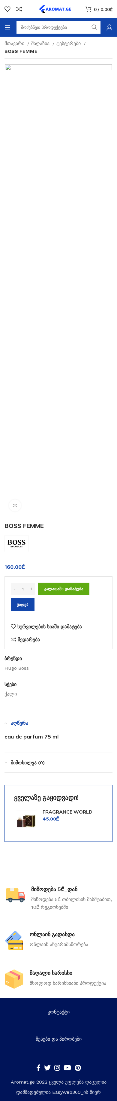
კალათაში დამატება (63, 589)
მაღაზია (41, 43)
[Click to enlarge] (15, 505)
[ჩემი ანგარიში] (110, 27)
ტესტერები (69, 43)
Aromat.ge (23, 1082)
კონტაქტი (59, 1012)
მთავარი (15, 43)
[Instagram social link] (57, 1068)
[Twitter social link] (47, 1068)
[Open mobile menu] (8, 27)
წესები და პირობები (59, 1039)
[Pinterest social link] (78, 1068)
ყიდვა (22, 604)
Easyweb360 (66, 1092)
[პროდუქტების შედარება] (19, 9)
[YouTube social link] (67, 1068)
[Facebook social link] (38, 1068)
